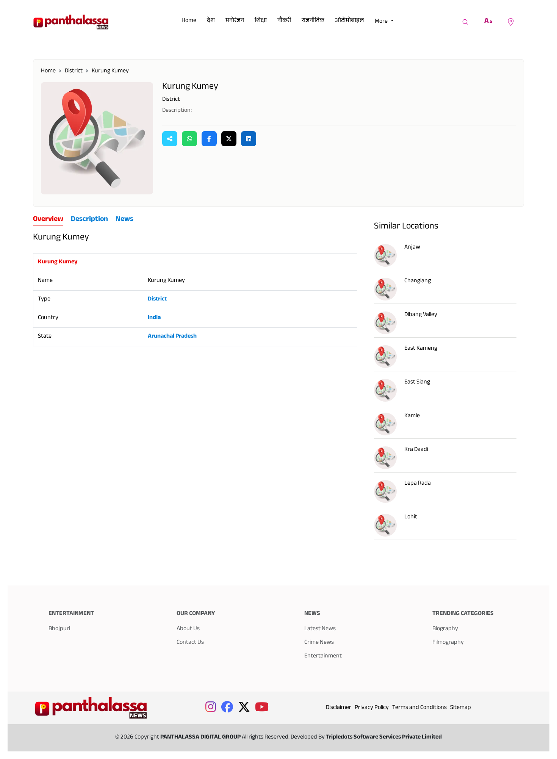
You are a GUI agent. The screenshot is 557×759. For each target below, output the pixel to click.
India (154, 318)
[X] (228, 138)
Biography (445, 629)
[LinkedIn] (248, 138)
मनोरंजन (234, 21)
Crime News (319, 643)
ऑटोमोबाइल (349, 21)
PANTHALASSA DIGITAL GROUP (201, 737)
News (124, 219)
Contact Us (190, 643)
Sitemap (460, 708)
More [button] (382, 22)
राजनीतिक (313, 21)
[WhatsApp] (189, 138)
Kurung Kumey (110, 71)
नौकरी (284, 21)
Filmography (448, 643)
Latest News (320, 629)
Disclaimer (338, 708)
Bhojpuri (59, 629)
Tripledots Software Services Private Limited (384, 737)
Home (188, 21)
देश (211, 21)
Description (89, 219)
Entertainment (323, 656)
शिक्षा (261, 21)
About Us (188, 629)
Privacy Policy (372, 708)
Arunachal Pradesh (172, 337)
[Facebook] (209, 138)
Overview (48, 220)
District (74, 71)
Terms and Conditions (419, 708)
